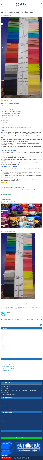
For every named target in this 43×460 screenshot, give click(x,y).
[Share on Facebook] (19, 304)
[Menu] (1, 4)
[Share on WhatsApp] (17, 304)
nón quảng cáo (10, 308)
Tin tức (13, 307)
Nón (1, 338)
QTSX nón (2, 343)
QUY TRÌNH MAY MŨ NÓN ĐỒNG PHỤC (9, 109)
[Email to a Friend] (22, 304)
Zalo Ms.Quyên (6, 450)
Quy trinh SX (10, 307)
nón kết (6, 308)
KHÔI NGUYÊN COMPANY (5, 386)
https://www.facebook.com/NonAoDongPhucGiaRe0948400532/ (12, 187)
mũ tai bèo (37, 307)
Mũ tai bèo (3, 335)
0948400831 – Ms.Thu (5, 403)
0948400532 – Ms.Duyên (5, 401)
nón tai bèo (19, 308)
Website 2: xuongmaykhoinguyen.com (8, 394)
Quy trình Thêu (3, 354)
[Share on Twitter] (20, 304)
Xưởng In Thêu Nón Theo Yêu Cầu (7, 370)
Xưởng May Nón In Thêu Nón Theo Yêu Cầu (8, 368)
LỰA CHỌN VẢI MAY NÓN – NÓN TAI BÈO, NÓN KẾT (11, 111)
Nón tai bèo (3, 362)
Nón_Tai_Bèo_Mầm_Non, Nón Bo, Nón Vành (10, 108)
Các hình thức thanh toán (6, 415)
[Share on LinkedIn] (26, 304)
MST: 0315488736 (4, 388)
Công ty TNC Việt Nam (25, 458)
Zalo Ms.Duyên (6, 445)
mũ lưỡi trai (33, 307)
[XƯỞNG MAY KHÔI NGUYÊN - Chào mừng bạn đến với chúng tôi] (21, 4)
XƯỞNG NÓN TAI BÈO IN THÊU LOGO (7, 366)
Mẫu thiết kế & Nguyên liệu (5, 333)
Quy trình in (3, 347)
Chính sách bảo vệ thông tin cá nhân (8, 425)
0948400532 (20, 307)
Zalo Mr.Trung (5, 443)
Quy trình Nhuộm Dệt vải (5, 350)
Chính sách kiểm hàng (6, 427)
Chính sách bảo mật (5, 423)
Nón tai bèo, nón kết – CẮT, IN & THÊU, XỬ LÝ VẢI (11, 113)
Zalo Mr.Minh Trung (6, 452)
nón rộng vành (15, 308)
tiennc (10, 15)
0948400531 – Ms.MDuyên (6, 407)
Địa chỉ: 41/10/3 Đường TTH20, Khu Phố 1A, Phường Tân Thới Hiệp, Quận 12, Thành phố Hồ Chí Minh (19, 390)
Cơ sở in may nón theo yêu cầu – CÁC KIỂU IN (10, 115)
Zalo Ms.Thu (5, 448)
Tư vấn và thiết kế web (18, 458)
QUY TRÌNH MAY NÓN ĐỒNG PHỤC (34, 319)
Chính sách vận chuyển (6, 421)
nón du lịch (3, 308)
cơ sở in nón (24, 307)
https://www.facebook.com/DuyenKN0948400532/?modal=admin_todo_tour (15, 184)
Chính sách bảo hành (5, 417)
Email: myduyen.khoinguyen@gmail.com (8, 409)
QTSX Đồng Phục (4, 342)
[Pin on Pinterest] (24, 304)
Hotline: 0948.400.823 (7, 457)
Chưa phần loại (3, 331)
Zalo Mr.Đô (5, 455)
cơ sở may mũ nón (28, 307)
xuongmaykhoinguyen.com (25, 457)
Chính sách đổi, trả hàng (6, 419)
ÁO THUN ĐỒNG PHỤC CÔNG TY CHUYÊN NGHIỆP (11, 319)
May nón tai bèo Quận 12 (5, 364)
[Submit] (41, 325)
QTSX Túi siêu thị (4, 346)
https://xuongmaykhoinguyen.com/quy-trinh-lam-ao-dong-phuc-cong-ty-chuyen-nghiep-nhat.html (18, 189)
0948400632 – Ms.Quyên (5, 405)
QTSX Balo (3, 339)
